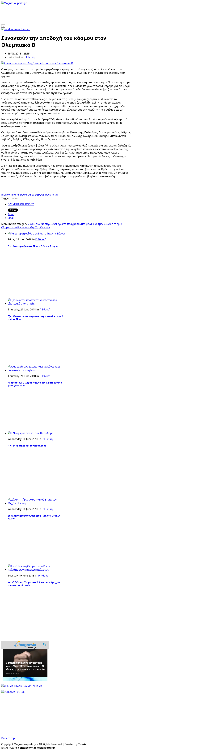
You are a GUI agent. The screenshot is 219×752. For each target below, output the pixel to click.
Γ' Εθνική (29, 57)
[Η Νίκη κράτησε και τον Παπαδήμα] (31, 433)
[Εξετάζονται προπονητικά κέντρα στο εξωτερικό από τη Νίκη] (36, 303)
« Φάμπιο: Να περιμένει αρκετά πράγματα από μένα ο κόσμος (66, 224)
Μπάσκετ (44, 575)
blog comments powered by (23, 194)
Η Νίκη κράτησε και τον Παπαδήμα (27, 445)
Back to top (8, 738)
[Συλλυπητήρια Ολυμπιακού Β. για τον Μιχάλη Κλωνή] (36, 503)
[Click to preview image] (37, 63)
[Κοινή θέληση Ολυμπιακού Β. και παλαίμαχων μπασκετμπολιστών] (36, 569)
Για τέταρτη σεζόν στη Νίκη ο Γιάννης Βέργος (33, 246)
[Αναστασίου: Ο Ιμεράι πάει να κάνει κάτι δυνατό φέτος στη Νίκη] (36, 370)
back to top (52, 194)
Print (11, 214)
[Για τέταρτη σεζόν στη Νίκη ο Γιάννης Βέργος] (36, 233)
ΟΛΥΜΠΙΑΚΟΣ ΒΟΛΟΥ (21, 204)
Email (11, 218)
